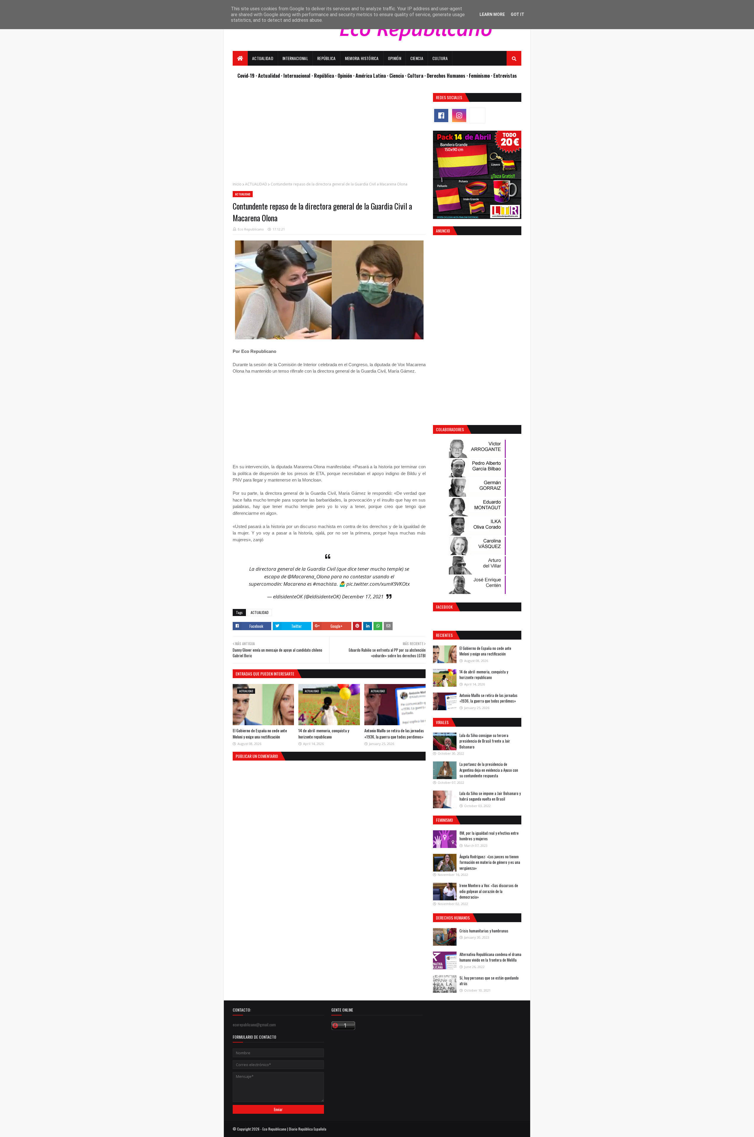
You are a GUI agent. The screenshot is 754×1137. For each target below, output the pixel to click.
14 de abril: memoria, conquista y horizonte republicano (323, 733)
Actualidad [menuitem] (262, 58)
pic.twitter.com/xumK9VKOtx (378, 583)
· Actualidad (268, 75)
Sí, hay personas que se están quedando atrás (489, 981)
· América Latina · (371, 75)
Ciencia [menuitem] (416, 58)
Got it (517, 14)
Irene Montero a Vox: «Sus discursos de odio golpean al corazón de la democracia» (488, 891)
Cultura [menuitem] (440, 58)
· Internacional (296, 75)
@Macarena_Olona (308, 576)
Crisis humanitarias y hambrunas (483, 931)
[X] (477, 115)
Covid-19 (246, 75)
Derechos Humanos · (448, 75)
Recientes (444, 635)
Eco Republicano (251, 229)
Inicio (237, 184)
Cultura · (417, 75)
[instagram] (459, 115)
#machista (325, 583)
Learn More (492, 14)
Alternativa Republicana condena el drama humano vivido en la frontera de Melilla (490, 957)
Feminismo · (481, 75)
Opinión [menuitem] (394, 58)
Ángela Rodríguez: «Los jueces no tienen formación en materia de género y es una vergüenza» (489, 862)
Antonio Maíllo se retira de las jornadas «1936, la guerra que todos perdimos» (394, 733)
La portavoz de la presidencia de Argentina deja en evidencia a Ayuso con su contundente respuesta (488, 770)
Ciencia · (398, 75)
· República (323, 75)
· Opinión (344, 75)
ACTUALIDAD (256, 184)
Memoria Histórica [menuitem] (362, 58)
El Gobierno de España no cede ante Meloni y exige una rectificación (260, 733)
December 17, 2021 (362, 596)
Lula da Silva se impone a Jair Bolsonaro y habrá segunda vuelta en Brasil (490, 796)
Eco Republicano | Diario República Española (294, 1128)
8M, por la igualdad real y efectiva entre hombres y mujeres (489, 836)
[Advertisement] (329, 134)
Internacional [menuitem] (295, 58)
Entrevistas (505, 75)
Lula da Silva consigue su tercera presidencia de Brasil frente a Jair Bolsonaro (484, 741)
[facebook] (441, 115)
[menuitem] (240, 58)
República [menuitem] (326, 58)
